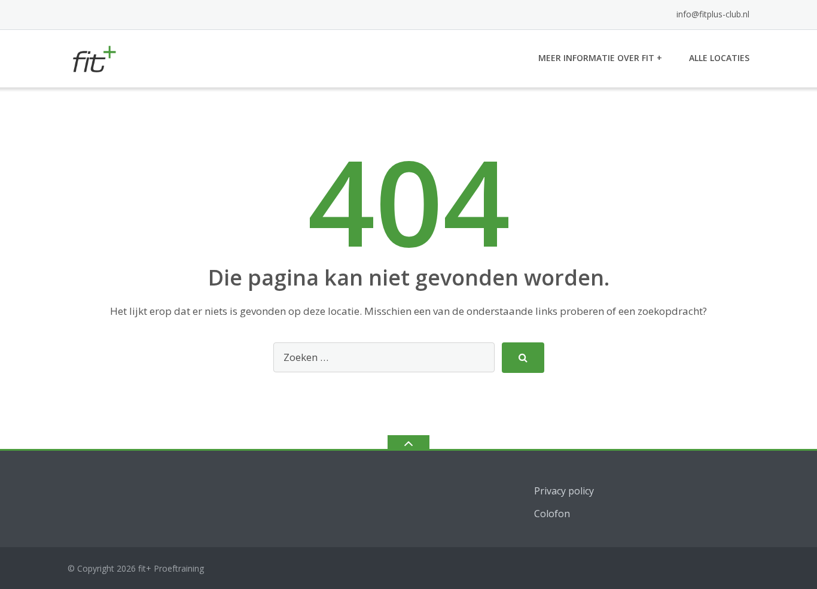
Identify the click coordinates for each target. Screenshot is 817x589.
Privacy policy (564, 490)
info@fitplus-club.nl (712, 14)
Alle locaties (719, 57)
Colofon (552, 513)
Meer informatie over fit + (600, 57)
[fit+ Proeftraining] (95, 57)
